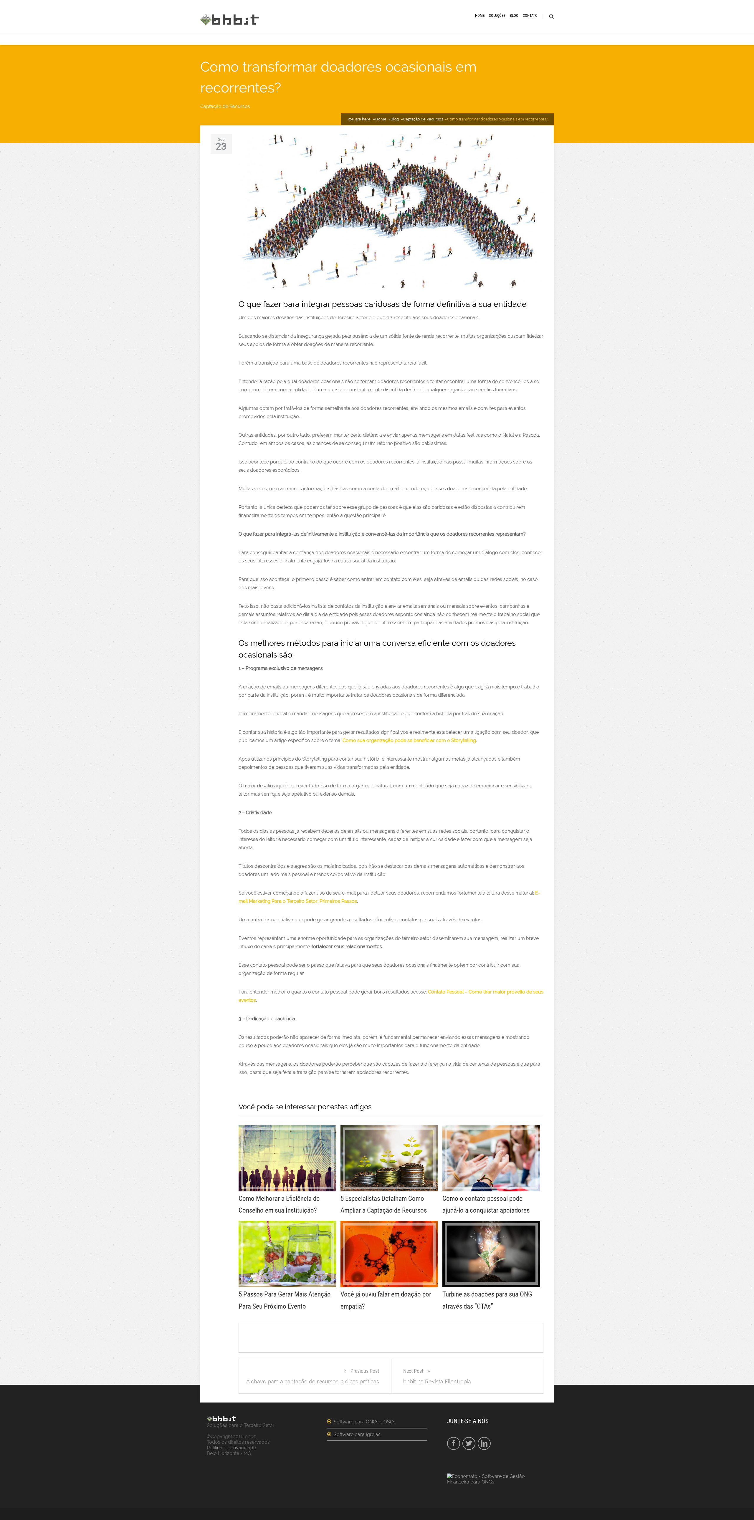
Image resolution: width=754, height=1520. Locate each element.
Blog (514, 15)
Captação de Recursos (225, 106)
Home (480, 15)
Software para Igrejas (357, 1434)
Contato (530, 15)
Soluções (497, 15)
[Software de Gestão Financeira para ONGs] (497, 1482)
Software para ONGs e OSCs (365, 1422)
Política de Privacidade (231, 1448)
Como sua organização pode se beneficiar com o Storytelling (409, 740)
